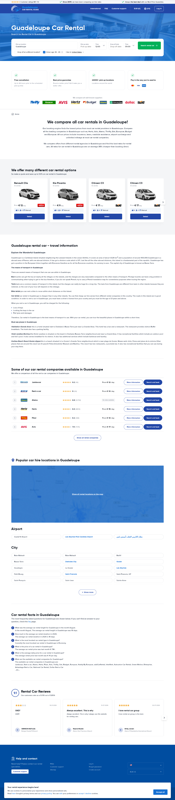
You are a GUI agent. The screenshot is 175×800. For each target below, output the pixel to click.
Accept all (160, 792)
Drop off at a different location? (29, 52)
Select (29, 216)
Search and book (153, 382)
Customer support (119, 8)
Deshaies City (70, 561)
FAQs (52, 764)
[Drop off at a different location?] (15, 52)
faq (29, 621)
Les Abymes (121, 568)
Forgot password (95, 767)
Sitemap (53, 770)
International (95, 8)
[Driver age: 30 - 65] (44, 52)
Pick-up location (21, 44)
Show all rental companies (87, 437)
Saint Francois (71, 574)
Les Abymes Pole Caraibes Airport (79, 536)
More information (133, 382)
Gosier (119, 561)
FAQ (106, 8)
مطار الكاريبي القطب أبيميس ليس (129, 536)
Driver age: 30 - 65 (53, 52)
